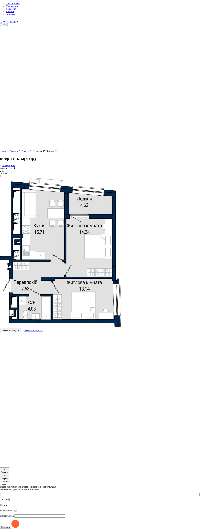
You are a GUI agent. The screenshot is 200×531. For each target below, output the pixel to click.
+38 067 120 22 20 (9, 472)
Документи (11, 9)
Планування (12, 6)
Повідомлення (7, 516)
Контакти (10, 14)
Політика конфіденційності (35, 478)
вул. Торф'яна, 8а (8, 470)
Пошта (3, 505)
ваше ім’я (4, 499)
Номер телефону (8, 510)
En (7, 161)
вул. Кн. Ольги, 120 (9, 467)
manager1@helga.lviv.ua (11, 475)
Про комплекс (13, 3)
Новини (10, 11)
